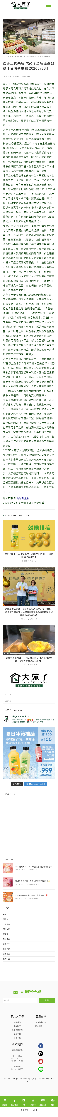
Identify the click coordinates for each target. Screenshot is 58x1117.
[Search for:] (29, 701)
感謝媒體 (26, 77)
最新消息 (43, 1105)
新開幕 (5, 934)
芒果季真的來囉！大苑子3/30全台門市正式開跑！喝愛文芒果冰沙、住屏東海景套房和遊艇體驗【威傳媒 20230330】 (29, 612)
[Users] (52, 1100)
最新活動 (6, 949)
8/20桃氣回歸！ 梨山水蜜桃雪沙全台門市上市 (33, 867)
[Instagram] (33, 1100)
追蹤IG (33, 1105)
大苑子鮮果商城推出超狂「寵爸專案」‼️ (31, 895)
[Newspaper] (43, 1100)
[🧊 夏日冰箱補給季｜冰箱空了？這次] (29, 753)
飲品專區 (14, 1105)
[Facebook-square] (23, 1100)
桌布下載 (6, 959)
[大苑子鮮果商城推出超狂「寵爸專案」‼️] (8, 897)
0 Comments (34, 870)
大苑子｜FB (10, 794)
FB (24, 1105)
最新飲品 (6, 954)
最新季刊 (6, 944)
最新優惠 (6, 939)
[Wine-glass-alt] (14, 1100)
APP (4, 914)
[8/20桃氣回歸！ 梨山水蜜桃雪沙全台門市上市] (8, 868)
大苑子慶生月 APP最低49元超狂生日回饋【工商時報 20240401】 (29, 555)
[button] (48, 5)
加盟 (52, 1105)
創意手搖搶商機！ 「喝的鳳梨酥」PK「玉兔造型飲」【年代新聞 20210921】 (29, 659)
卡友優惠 (6, 924)
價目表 (5, 919)
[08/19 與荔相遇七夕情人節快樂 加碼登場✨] (8, 882)
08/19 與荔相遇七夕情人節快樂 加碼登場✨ (32, 881)
